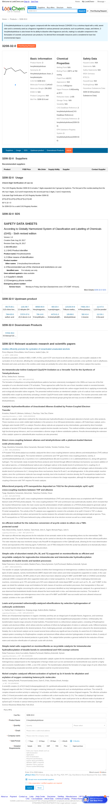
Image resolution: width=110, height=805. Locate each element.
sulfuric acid (10, 315)
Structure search (60, 8)
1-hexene (85, 315)
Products (32, 7)
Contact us (23, 796)
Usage (18, 150)
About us (4, 796)
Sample (30, 746)
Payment (13, 796)
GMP (48, 746)
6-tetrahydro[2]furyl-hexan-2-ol (59, 315)
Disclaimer (51, 796)
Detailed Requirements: (14, 747)
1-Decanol (100, 315)
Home (77, 1)
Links (31, 796)
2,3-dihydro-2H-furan (26, 308)
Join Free (34, 1)
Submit (29, 788)
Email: (18, 730)
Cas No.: (17, 715)
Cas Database (37, 799)
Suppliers (41, 7)
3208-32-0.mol (42, 99)
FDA (57, 746)
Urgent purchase (78, 746)
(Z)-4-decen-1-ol (24, 315)
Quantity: (17, 725)
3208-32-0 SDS (100, 290)
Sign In (26, 1)
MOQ (39, 746)
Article (69, 7)
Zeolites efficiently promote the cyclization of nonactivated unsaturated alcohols (36, 349)
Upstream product (37, 150)
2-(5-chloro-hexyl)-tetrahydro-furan (16, 308)
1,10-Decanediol (100, 308)
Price (65, 746)
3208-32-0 (41, 81)
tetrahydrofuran (70, 315)
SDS (26, 150)
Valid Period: (15, 741)
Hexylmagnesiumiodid (41, 308)
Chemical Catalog (62, 799)
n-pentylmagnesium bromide (59, 308)
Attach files (31, 775)
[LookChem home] (13, 9)
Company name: (14, 736)
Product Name (77, 799)
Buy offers (50, 7)
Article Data (49, 799)
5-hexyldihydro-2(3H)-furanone (45, 315)
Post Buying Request (26, 46)
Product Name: (14, 720)
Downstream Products (55, 150)
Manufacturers (71, 796)
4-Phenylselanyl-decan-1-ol (89, 308)
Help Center (40, 796)
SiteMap (61, 796)
